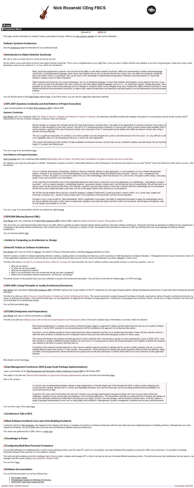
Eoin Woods (8, 117)
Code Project (34, 97)
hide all (103, 32)
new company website (85, 36)
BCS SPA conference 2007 (40, 108)
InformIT (37, 252)
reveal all (86, 32)
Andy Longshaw (9, 159)
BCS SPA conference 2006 (48, 221)
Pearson (89, 252)
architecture (15, 48)
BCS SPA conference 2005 (40, 290)
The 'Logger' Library (19, 478)
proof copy (48, 431)
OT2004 (48, 316)
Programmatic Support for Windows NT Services (31, 480)
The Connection (27, 425)
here (48, 97)
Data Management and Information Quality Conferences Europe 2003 (55, 371)
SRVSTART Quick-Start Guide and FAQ (27, 482)
